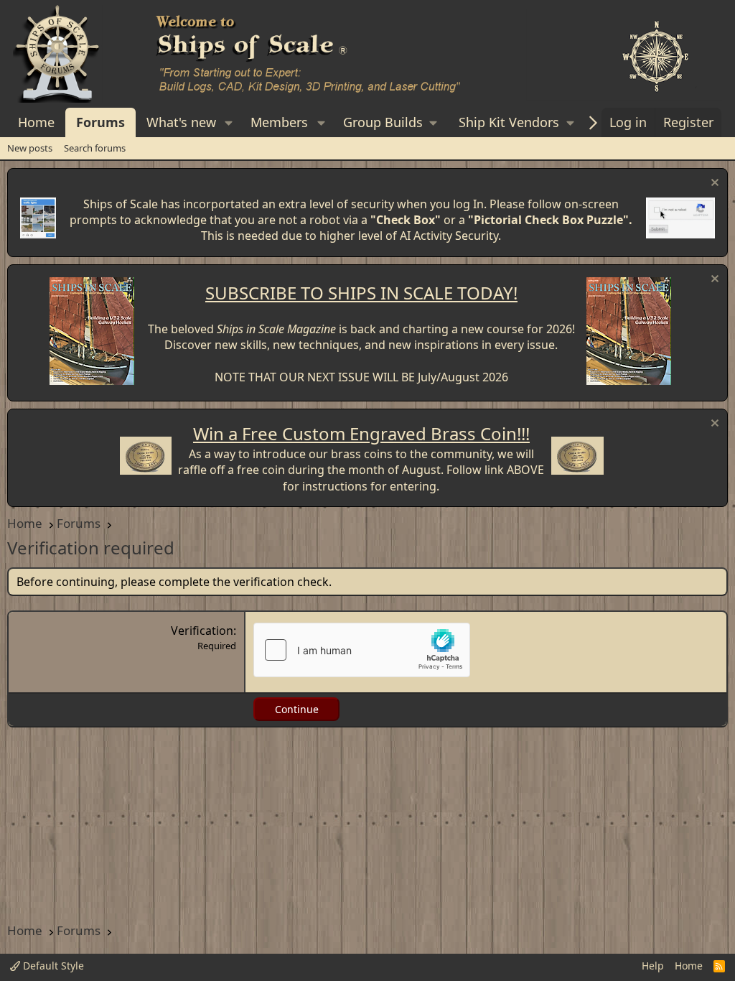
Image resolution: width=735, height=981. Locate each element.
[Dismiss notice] (713, 184)
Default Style (52, 965)
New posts (29, 147)
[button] (228, 122)
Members (279, 122)
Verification (202, 630)
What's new (181, 122)
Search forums (95, 147)
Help (653, 965)
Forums (100, 122)
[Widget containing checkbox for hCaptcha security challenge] (361, 650)
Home (36, 122)
